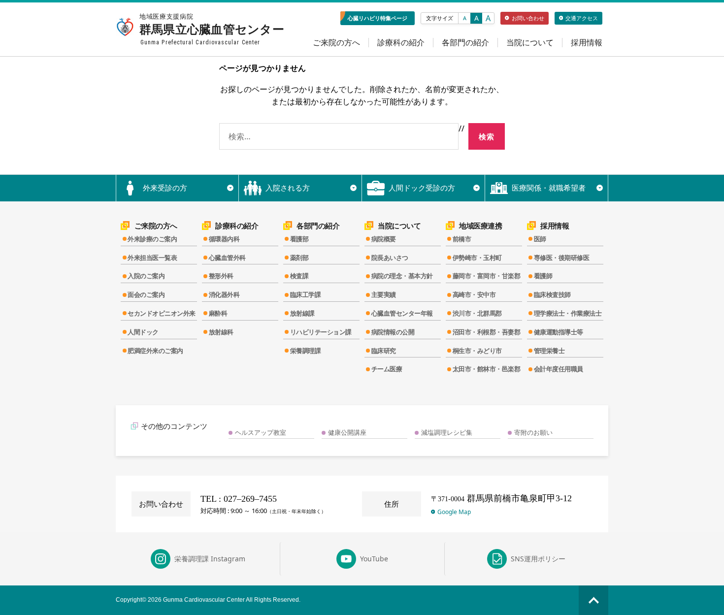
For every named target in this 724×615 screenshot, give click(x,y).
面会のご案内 (146, 294)
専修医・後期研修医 (562, 257)
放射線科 (221, 331)
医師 (540, 238)
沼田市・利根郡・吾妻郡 (487, 331)
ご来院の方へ (336, 42)
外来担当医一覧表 (152, 257)
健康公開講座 (347, 432)
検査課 (299, 275)
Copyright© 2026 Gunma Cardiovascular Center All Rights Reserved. (208, 599)
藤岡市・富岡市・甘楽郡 (487, 275)
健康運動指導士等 (558, 331)
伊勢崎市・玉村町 (477, 257)
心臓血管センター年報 (402, 313)
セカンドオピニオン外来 (162, 313)
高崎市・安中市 (474, 294)
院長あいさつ (389, 257)
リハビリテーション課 (321, 331)
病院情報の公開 (393, 331)
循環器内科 (224, 238)
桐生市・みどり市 (477, 350)
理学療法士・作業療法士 (568, 313)
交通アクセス (581, 18)
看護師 (543, 275)
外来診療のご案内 (152, 238)
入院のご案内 (146, 275)
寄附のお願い (533, 432)
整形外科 (221, 275)
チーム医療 (386, 368)
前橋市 (462, 238)
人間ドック (143, 331)
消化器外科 (224, 294)
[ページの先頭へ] (593, 600)
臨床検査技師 (552, 294)
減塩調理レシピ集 (446, 432)
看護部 (299, 238)
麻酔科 (218, 313)
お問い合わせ (528, 18)
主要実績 (383, 294)
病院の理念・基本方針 (402, 275)
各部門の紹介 (465, 42)
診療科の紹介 (401, 42)
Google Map (454, 512)
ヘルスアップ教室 (260, 432)
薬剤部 (299, 257)
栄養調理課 (305, 350)
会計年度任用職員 (558, 368)
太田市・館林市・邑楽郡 (487, 368)
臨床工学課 (305, 294)
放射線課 (302, 313)
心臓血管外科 (227, 257)
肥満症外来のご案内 (155, 350)
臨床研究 (383, 350)
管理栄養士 (549, 350)
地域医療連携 (480, 225)
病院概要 (383, 238)
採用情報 (586, 42)
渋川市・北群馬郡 (477, 313)
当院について (530, 42)
